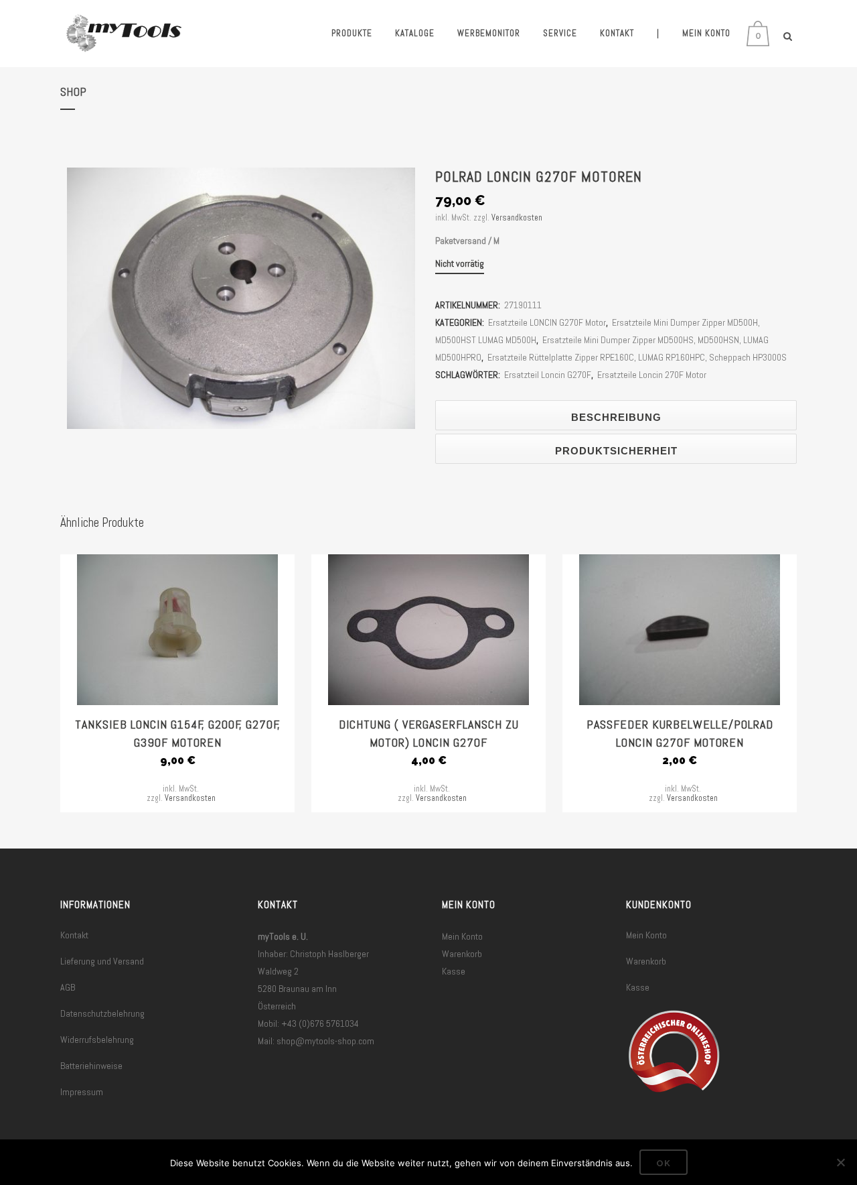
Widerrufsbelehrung (97, 1040)
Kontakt (74, 935)
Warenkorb (462, 954)
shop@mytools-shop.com (325, 1041)
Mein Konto (462, 936)
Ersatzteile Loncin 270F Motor (651, 375)
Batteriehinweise (91, 1066)
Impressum (81, 1092)
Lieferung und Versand (102, 961)
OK (663, 1163)
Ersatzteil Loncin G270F (547, 375)
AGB (67, 987)
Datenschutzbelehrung (102, 1013)
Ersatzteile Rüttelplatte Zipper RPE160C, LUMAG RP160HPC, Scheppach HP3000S (637, 357)
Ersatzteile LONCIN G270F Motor (547, 322)
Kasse (453, 971)
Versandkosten (516, 217)
